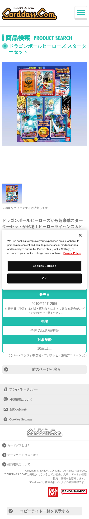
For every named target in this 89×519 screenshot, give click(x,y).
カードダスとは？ (18, 445)
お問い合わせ (18, 409)
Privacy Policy (72, 253)
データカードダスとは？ (23, 455)
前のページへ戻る (46, 369)
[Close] (80, 235)
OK (44, 278)
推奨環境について (20, 399)
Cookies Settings (44, 265)
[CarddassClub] (29, 10)
